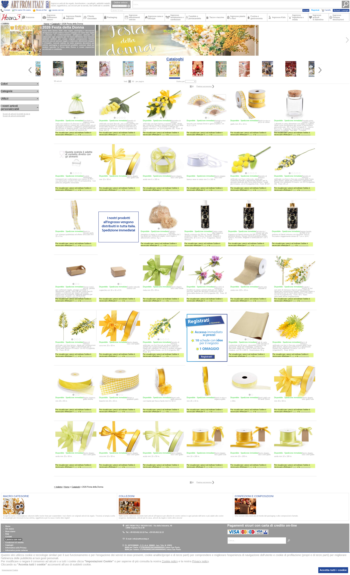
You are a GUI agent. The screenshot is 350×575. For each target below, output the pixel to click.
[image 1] (58, 76)
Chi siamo (9, 529)
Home (46, 24)
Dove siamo (10, 531)
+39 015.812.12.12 (136, 532)
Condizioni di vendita (14, 542)
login (76, 135)
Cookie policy (170, 561)
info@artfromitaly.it (140, 539)
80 (133, 81)
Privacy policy (200, 561)
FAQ (7, 534)
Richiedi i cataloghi (341, 10)
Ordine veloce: (121, 2)
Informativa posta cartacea (16, 550)
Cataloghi (55, 24)
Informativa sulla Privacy (15, 548)
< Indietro (5, 23)
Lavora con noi (13, 539)
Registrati (315, 10)
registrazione (87, 135)
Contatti (8, 537)
